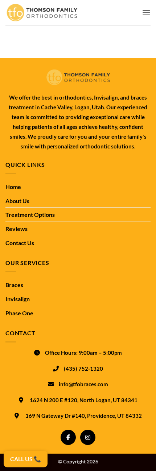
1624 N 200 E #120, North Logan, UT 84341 (83, 400)
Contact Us (19, 242)
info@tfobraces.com (83, 384)
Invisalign (17, 298)
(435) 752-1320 (83, 368)
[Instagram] (87, 437)
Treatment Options (30, 214)
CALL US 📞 (25, 458)
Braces (14, 284)
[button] (146, 12)
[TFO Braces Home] (78, 77)
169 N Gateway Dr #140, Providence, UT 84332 (83, 415)
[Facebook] (68, 437)
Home (13, 186)
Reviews (16, 228)
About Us (17, 200)
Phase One (19, 313)
